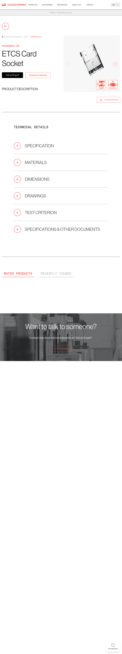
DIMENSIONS (37, 179)
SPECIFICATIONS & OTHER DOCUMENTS (62, 229)
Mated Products (18, 273)
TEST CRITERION (41, 212)
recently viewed (56, 273)
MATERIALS (36, 162)
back (5, 26)
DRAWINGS (35, 195)
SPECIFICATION (39, 145)
